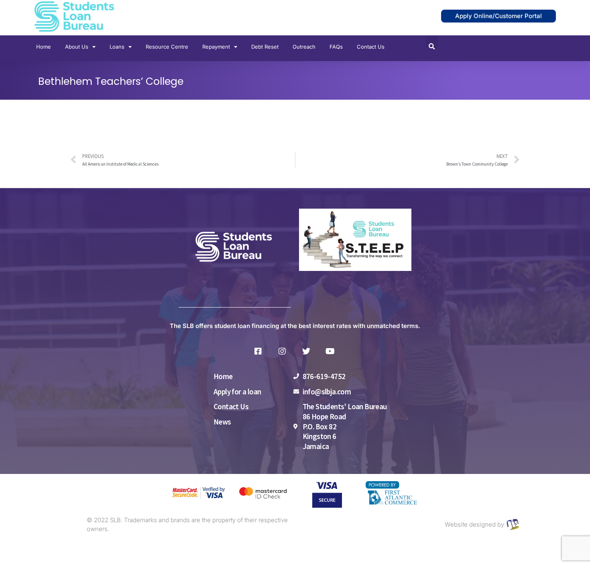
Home (43, 46)
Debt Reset (265, 46)
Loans (117, 46)
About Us (76, 46)
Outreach (304, 46)
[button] (431, 41)
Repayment (216, 46)
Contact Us (371, 46)
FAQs (336, 46)
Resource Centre (167, 46)
